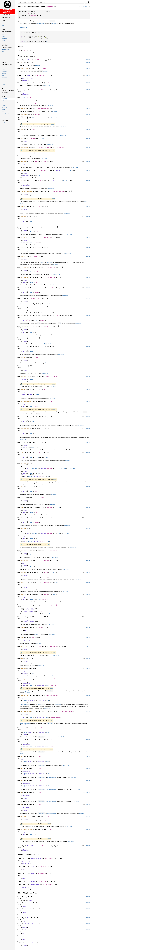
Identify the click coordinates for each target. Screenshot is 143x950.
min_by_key (24, 582)
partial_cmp (24, 695)
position (23, 550)
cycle (22, 637)
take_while (24, 277)
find (21, 507)
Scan (58, 315)
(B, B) (46, 389)
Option (37, 103)
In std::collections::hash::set (8, 91)
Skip (39, 298)
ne (21, 756)
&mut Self (39, 357)
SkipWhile (51, 267)
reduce (22, 452)
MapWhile (52, 287)
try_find (23, 528)
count (22, 129)
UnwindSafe (4, 58)
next (21, 103)
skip (21, 298)
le (21, 780)
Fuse (32, 338)
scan (21, 315)
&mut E (48, 376)
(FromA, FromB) (52, 605)
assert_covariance (6, 123)
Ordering (45, 577)
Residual (35, 468)
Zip (41, 180)
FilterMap (47, 237)
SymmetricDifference (7, 114)
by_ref (22, 357)
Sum (23, 663)
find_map (23, 518)
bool (37, 231)
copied (22, 617)
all (21, 486)
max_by (22, 572)
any (21, 497)
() (52, 147)
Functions (5, 120)
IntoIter (3, 109)
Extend (24, 379)
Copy (26, 620)
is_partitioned (25, 401)
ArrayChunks (53, 646)
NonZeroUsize (59, 147)
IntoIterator (4, 77)
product (23, 668)
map (21, 206)
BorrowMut (28, 909)
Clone (3, 34)
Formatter (38, 83)
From (26, 915)
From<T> (4, 73)
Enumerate (38, 247)
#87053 (54, 479)
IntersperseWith (58, 191)
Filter (47, 227)
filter (22, 227)
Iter (2, 111)
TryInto (30, 942)
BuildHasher (25, 80)
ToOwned (4, 80)
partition (23, 389)
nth (21, 156)
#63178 (48, 544)
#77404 (52, 150)
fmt (21, 83)
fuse (21, 338)
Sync (3, 54)
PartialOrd (31, 700)
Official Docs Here (7, 12)
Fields (4, 21)
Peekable (37, 256)
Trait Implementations (7, 31)
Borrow (27, 903)
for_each (23, 216)
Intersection (5, 107)
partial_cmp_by (25, 711)
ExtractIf (4, 103)
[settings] (88, 2)
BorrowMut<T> (5, 71)
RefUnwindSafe (5, 49)
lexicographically (51, 777)
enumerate (23, 247)
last (21, 138)
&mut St (28, 320)
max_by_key (24, 560)
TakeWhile (51, 277)
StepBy (45, 161)
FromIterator (26, 369)
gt (21, 792)
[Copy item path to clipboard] (55, 6)
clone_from (24, 68)
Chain (43, 170)
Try (23, 423)
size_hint (23, 108)
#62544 (54, 409)
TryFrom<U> (4, 82)
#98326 (52, 124)
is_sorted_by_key (26, 829)
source (85, 6)
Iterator (3, 40)
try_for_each (24, 428)
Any (3, 67)
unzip (22, 605)
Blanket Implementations (7, 63)
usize (38, 108)
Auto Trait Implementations (7, 46)
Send (3, 51)
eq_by (22, 740)
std (25, 7)
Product (24, 673)
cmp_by (22, 679)
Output (63, 468)
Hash (31, 78)
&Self (45, 68)
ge (21, 804)
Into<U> (3, 75)
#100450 (54, 652)
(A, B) (40, 611)
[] (89, 6)
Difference (6, 17)
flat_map (23, 326)
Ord (23, 563)
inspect (23, 346)
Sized (25, 121)
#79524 (53, 199)
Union (3, 116)
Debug (3, 36)
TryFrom (30, 936)
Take (39, 307)
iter (2, 23)
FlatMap (45, 326)
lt (21, 768)
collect (23, 366)
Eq (27, 78)
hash (39, 7)
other (3, 25)
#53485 (48, 824)
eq (21, 728)
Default (24, 394)
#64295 (51, 688)
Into (29, 918)
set (42, 7)
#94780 (53, 384)
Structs (4, 96)
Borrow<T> (4, 69)
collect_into (24, 376)
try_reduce (24, 463)
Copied (40, 617)
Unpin (3, 56)
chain (22, 170)
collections (31, 7)
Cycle (33, 637)
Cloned (40, 627)
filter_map (24, 237)
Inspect (42, 346)
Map (40, 206)
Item (23, 97)
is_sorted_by (24, 816)
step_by (23, 161)
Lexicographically (25, 691)
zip (21, 180)
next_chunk (24, 114)
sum (21, 658)
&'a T (29, 97)
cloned (22, 627)
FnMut (23, 196)
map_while (23, 287)
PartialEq (30, 732)
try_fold (23, 416)
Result (50, 83)
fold (21, 442)
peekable (23, 256)
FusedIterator (5, 38)
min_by (22, 594)
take (21, 307)
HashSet (4, 105)
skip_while (24, 267)
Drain (3, 101)
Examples (23, 28)
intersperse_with (26, 191)
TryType (72, 468)
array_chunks (24, 646)
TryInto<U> (4, 84)
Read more (38, 65)
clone (22, 62)
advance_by (24, 147)
